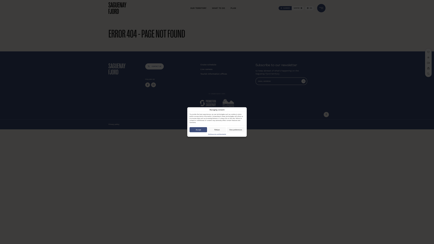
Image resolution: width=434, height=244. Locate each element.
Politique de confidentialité (217, 134)
